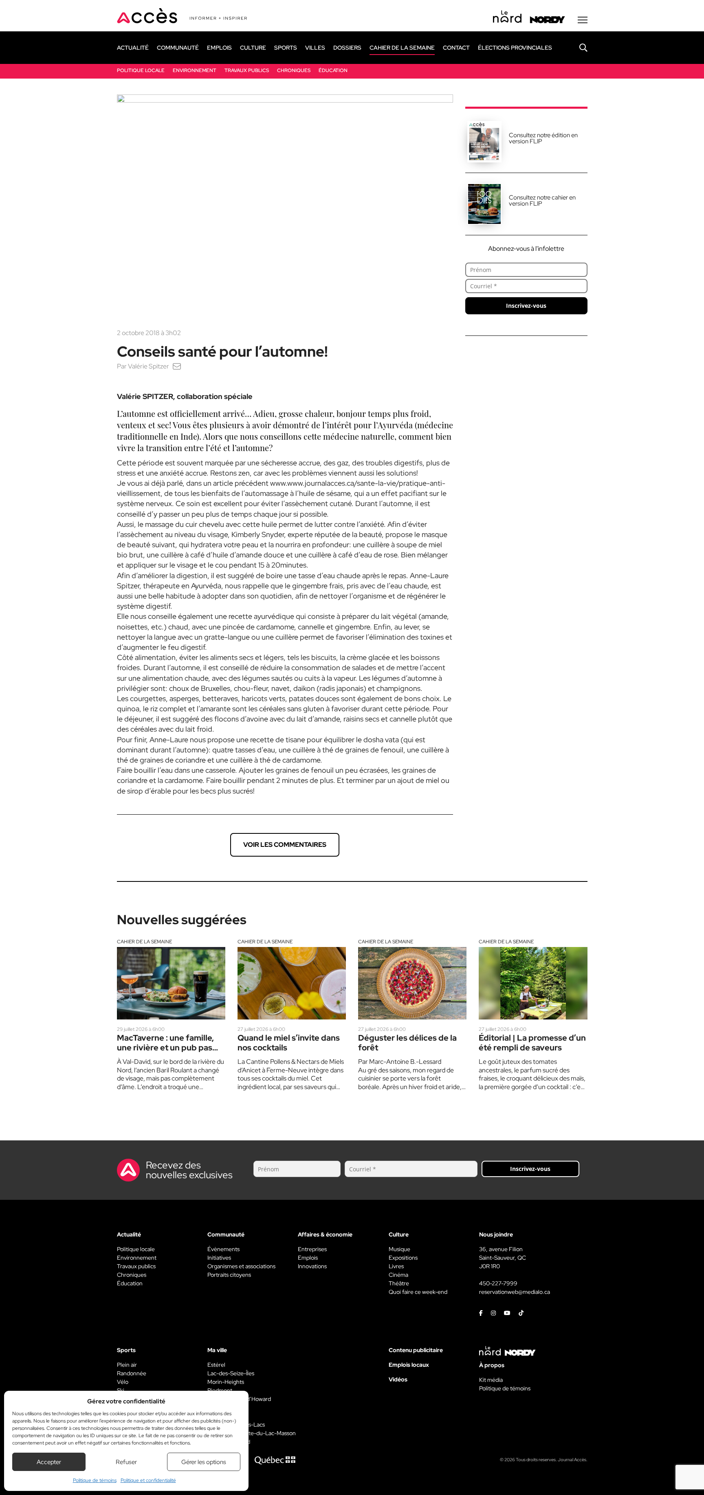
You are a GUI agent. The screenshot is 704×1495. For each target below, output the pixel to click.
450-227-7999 (498, 1283)
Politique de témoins (95, 1480)
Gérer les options (203, 1462)
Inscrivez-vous (526, 305)
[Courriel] (177, 366)
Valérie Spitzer (148, 366)
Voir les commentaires (284, 844)
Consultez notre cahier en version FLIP (542, 200)
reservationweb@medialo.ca (514, 1292)
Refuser (126, 1462)
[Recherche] (577, 47)
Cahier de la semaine (144, 941)
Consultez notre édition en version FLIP (543, 138)
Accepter (49, 1462)
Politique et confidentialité (148, 1480)
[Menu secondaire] (582, 20)
